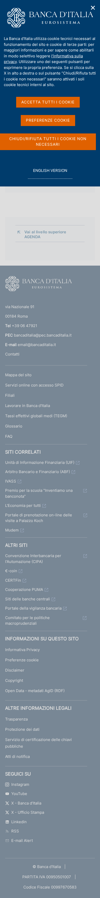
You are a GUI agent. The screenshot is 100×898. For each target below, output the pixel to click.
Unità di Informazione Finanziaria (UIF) (39, 462)
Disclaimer (14, 670)
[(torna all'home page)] (38, 285)
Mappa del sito (18, 374)
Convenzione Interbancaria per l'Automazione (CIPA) (33, 558)
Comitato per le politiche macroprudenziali (27, 620)
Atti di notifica (17, 756)
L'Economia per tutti (23, 505)
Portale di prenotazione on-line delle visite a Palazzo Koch (38, 518)
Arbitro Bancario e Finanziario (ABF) (37, 471)
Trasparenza (16, 719)
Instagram (20, 784)
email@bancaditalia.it (37, 344)
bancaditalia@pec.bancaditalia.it (43, 335)
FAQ (8, 436)
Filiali (10, 395)
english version (50, 173)
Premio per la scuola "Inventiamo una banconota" (39, 493)
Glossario (13, 426)
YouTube (19, 793)
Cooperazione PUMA (24, 589)
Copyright (14, 680)
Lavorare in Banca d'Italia (27, 405)
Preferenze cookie (22, 659)
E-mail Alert (22, 840)
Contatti (12, 354)
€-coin (11, 570)
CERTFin (13, 580)
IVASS (10, 481)
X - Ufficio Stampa (27, 812)
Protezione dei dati (22, 729)
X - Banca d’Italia (26, 803)
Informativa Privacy (22, 649)
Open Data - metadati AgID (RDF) (35, 690)
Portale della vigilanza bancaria (33, 608)
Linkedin (19, 821)
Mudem (12, 530)
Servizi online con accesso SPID (34, 385)
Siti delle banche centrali (27, 599)
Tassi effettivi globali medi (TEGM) (36, 415)
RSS (15, 831)
